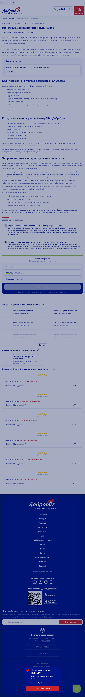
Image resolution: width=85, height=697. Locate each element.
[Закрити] (58, 669)
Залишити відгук (42, 688)
